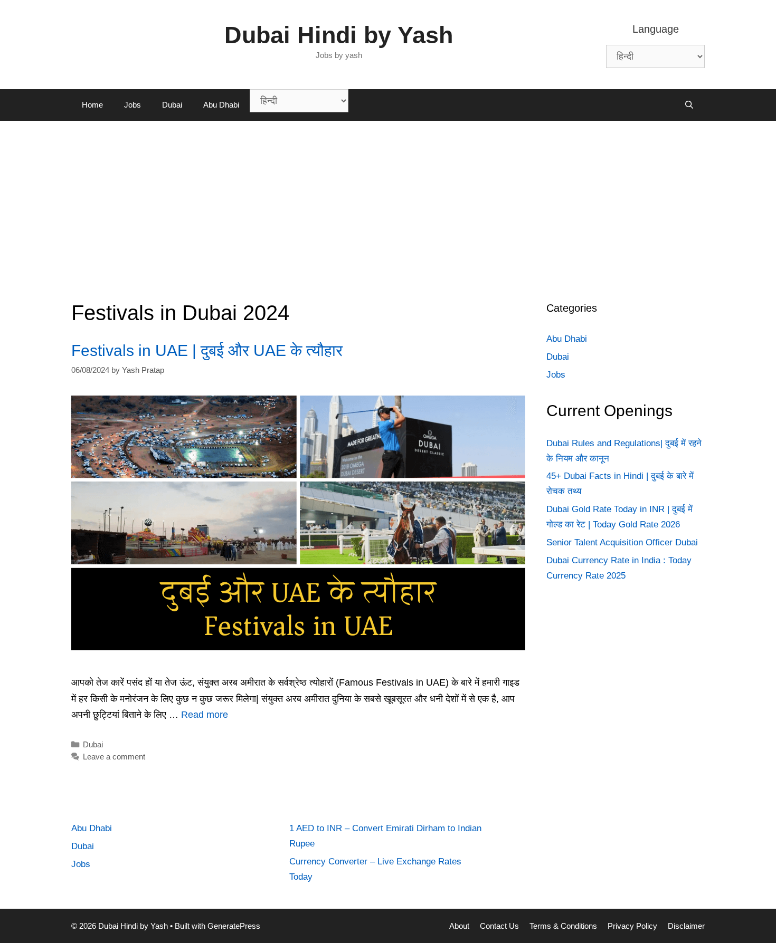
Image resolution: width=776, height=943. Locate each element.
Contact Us (499, 925)
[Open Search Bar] (689, 105)
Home (92, 104)
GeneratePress (233, 925)
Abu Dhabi (221, 104)
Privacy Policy (632, 925)
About (459, 925)
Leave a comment (114, 756)
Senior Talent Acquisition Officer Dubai (622, 542)
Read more (204, 714)
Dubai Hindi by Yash (338, 35)
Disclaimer (686, 925)
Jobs (132, 104)
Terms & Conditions (563, 925)
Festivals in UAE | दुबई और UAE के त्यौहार (207, 350)
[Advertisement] (388, 200)
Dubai (172, 104)
